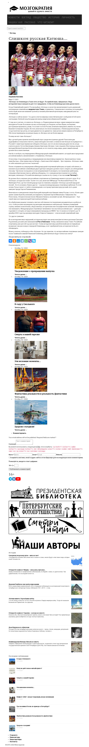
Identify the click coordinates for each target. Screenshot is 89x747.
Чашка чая (15, 22)
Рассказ (30, 22)
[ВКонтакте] (10, 241)
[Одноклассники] (14, 241)
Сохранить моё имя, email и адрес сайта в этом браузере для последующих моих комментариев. (46, 457)
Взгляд (26, 17)
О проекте (13, 735)
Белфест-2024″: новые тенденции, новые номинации (35, 697)
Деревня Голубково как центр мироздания (24, 584)
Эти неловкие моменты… (28, 361)
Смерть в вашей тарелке (27, 334)
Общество (39, 17)
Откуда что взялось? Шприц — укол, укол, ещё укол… (27, 570)
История (53, 17)
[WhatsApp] (26, 241)
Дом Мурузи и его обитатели (19, 627)
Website (59, 455)
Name (11, 455)
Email (35, 455)
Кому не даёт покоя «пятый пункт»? (29, 668)
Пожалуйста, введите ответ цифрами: (23, 461)
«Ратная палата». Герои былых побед (21, 598)
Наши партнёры (16, 739)
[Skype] (34, 241)
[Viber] (30, 241)
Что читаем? (45, 22)
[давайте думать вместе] (30, 9)
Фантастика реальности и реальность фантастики (41, 393)
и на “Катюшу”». (72, 175)
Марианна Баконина (16, 97)
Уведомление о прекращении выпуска (34, 271)
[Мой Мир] (18, 241)
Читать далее (21, 274)
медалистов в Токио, (37, 109)
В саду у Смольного (25, 304)
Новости (14, 17)
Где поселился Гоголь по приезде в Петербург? (33, 706)
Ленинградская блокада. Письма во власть (24, 642)
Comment (12, 444)
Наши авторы (15, 737)
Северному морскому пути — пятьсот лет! (24, 555)
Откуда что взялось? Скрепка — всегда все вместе (26, 613)
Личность (68, 17)
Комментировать (19, 433)
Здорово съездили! (24, 426)
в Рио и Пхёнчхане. (43, 222)
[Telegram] (22, 241)
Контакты (13, 741)
